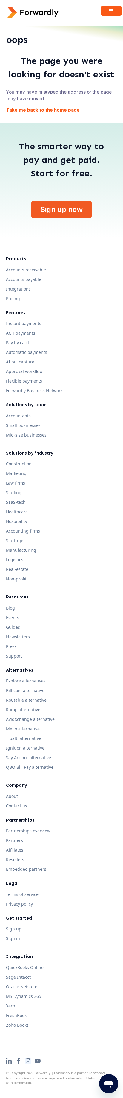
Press (11, 646)
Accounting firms (23, 531)
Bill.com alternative (25, 690)
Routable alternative (26, 700)
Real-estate (17, 569)
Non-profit (16, 579)
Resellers (15, 859)
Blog (10, 608)
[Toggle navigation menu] (111, 11)
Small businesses (23, 425)
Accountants (18, 416)
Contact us (16, 806)
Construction (19, 464)
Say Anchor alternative (28, 757)
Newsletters (18, 637)
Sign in (13, 938)
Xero (10, 1006)
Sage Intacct (18, 977)
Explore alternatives (26, 681)
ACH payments (20, 333)
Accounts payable (23, 279)
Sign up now (61, 209)
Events (12, 617)
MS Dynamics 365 (23, 996)
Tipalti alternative (23, 738)
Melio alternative (23, 729)
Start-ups (15, 540)
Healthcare (17, 512)
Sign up (13, 929)
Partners (14, 840)
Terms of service (22, 894)
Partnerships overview (28, 831)
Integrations (18, 289)
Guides (13, 627)
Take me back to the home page (43, 110)
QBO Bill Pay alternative (29, 767)
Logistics (14, 559)
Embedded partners (26, 869)
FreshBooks (17, 1015)
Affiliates (14, 850)
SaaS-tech (16, 502)
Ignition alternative (25, 748)
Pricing (13, 298)
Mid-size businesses (26, 435)
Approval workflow (24, 371)
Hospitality (16, 521)
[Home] (33, 12)
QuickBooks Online (25, 967)
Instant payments (23, 323)
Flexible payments (24, 381)
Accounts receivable (26, 270)
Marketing (16, 473)
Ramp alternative (23, 709)
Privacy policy (19, 904)
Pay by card (17, 342)
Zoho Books (17, 1025)
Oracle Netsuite (21, 986)
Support (14, 656)
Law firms (15, 483)
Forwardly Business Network (34, 390)
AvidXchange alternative (30, 719)
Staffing (13, 492)
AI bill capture (20, 362)
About (12, 796)
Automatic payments (26, 352)
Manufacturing (21, 550)
